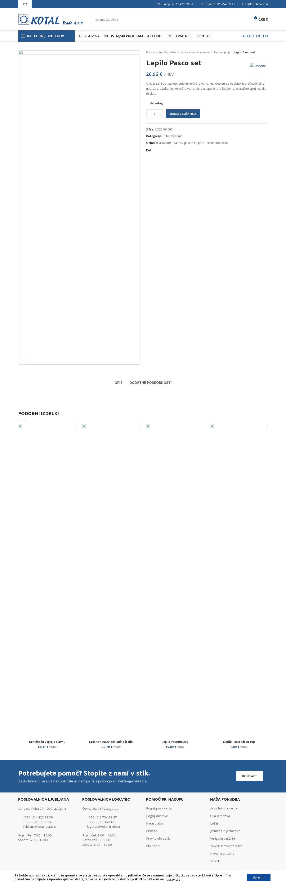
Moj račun (153, 846)
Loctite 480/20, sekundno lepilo (111, 741)
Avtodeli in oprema (223, 808)
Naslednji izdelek (266, 52)
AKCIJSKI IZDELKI (255, 36)
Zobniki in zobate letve (226, 846)
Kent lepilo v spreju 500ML (47, 741)
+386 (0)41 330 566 (37, 822)
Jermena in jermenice (225, 831)
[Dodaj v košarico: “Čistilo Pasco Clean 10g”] (264, 430)
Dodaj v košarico (183, 114)
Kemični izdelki (167, 52)
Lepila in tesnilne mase (195, 52)
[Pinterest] (172, 150)
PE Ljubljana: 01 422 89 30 (175, 4)
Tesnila (215, 861)
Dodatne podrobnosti (151, 383)
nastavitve (172, 879)
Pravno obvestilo (158, 838)
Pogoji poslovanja (159, 808)
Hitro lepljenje (222, 52)
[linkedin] (177, 150)
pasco (178, 143)
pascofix (190, 143)
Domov (150, 52)
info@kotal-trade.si (255, 4)
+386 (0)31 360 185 (101, 822)
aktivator (165, 143)
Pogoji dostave (157, 816)
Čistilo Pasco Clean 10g (239, 741)
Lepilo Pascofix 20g (175, 741)
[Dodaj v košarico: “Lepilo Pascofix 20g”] (201, 430)
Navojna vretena (222, 853)
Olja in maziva (220, 816)
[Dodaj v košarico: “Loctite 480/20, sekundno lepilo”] (136, 430)
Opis (118, 383)
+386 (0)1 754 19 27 (102, 817)
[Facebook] (157, 150)
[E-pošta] (167, 150)
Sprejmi (258, 877)
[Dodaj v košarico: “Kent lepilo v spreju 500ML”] (73, 430)
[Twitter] (162, 150)
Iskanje (230, 19)
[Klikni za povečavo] (26, 357)
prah (201, 143)
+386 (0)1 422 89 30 (38, 817)
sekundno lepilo (217, 143)
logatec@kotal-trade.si (103, 826)
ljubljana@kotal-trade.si (40, 826)
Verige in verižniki (222, 838)
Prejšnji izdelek (257, 52)
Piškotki (151, 831)
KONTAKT (249, 776)
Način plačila (154, 823)
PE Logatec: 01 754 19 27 (217, 4)
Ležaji (214, 823)
